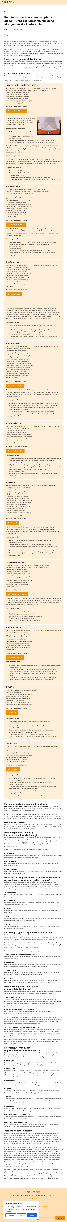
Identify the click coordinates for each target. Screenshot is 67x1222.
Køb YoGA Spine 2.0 (15, 657)
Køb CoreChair (13, 769)
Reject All (21, 1215)
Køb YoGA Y (12, 713)
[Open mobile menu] (64, 2)
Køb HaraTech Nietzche (16, 111)
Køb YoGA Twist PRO (15, 451)
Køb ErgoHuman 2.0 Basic (17, 594)
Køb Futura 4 (12, 523)
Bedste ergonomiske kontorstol (40, 1206)
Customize (11, 1215)
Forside (6, 12)
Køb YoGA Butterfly (15, 386)
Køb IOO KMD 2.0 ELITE (16, 225)
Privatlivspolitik (33, 1198)
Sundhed (14, 12)
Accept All (32, 1215)
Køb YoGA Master (14, 294)
